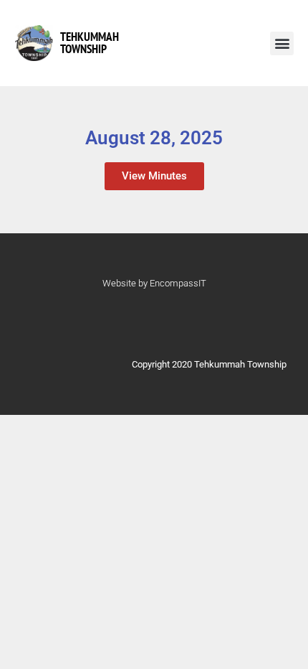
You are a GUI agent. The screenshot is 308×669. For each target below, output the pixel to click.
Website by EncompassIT (154, 283)
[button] (282, 43)
